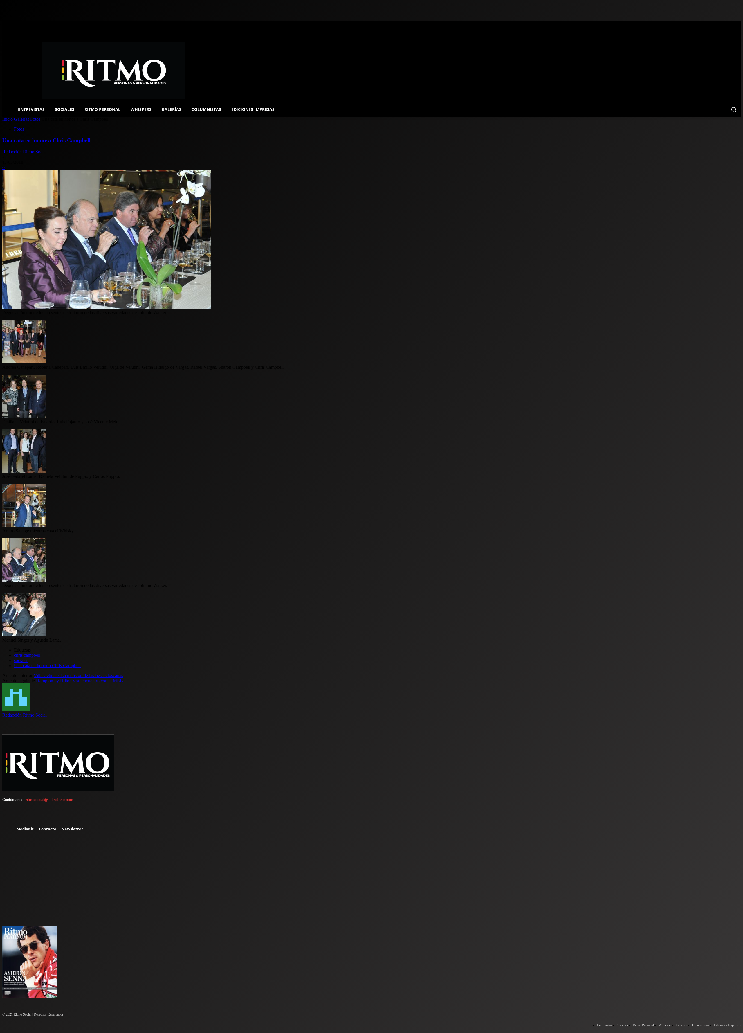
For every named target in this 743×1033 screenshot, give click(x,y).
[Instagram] (26, 815)
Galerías (21, 119)
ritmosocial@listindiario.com (49, 800)
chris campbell (27, 655)
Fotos (35, 119)
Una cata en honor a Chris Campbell (46, 140)
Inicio (7, 119)
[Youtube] (59, 815)
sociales (21, 660)
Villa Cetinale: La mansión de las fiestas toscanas (78, 675)
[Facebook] (9, 815)
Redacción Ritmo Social (24, 151)
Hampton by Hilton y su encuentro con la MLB (79, 680)
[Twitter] (43, 815)
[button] (734, 109)
